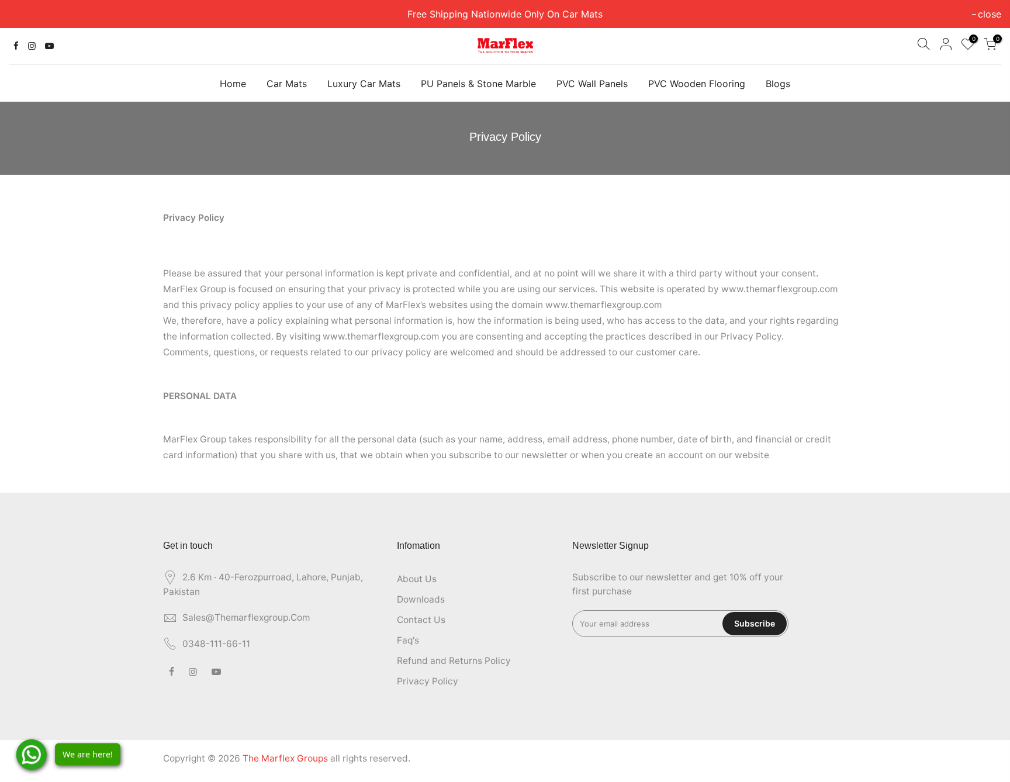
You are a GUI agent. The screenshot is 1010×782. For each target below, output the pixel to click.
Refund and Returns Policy (454, 660)
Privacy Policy (427, 681)
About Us (417, 578)
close (26, 14)
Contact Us (421, 619)
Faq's (408, 640)
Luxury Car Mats (363, 83)
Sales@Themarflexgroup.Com (246, 617)
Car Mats (287, 83)
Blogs (778, 83)
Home (233, 83)
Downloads (421, 599)
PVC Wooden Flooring (696, 83)
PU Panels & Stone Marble (478, 83)
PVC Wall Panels (592, 83)
